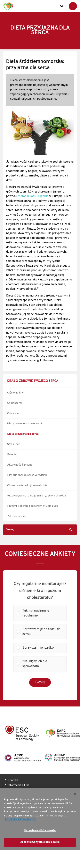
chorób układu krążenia (32, 196)
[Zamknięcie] (75, 793)
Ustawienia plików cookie (40, 830)
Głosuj (40, 682)
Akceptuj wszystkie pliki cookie (40, 842)
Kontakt (13, 780)
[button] (43, 613)
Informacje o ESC (18, 785)
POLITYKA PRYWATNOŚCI (20, 819)
